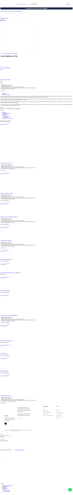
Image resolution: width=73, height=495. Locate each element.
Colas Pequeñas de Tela (4, 395)
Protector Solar (7, 116)
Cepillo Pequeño (3, 353)
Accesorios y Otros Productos (16, 11)
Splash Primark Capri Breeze (5, 340)
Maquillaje (4, 112)
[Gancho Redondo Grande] (36, 234)
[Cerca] (0, 109)
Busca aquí (18, 4)
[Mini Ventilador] (36, 365)
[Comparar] (9, 124)
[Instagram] (5, 423)
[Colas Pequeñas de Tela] (36, 385)
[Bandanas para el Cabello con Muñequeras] (36, 210)
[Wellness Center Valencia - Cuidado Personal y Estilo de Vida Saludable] (17, 482)
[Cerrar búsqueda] (1, 438)
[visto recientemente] (1, 434)
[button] (70, 489)
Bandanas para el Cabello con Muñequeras (7, 216)
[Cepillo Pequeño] (36, 349)
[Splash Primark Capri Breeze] (36, 333)
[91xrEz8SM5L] (3, 20)
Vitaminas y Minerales (6, 113)
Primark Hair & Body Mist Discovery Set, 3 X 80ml (9, 272)
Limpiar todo (17, 449)
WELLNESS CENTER (15, 430)
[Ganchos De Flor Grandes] (36, 144)
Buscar (33, 4)
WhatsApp (28, 408)
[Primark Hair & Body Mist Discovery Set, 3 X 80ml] (36, 268)
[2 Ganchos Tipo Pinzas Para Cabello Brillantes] (36, 305)
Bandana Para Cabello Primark (5, 193)
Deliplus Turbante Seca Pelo (5, 259)
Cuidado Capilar (5, 117)
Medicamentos (5, 114)
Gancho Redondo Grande (4, 240)
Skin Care (4, 115)
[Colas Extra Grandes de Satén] (1, 65)
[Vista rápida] (7, 124)
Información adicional (6, 94)
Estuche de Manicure (4, 290)
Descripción (5, 93)
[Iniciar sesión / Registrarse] (67, 3)
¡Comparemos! (22, 449)
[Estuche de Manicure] (36, 284)
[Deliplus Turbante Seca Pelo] (36, 255)
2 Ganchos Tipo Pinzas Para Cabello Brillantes (8, 315)
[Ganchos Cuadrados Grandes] (1, 77)
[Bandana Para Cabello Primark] (36, 183)
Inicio (9, 11)
